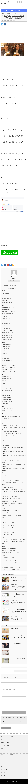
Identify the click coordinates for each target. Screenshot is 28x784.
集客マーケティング (8, 6)
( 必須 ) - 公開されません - (8, 689)
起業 (18, 18)
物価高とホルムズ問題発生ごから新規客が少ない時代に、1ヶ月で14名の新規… (18, 611)
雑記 (13, 6)
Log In (2, 764)
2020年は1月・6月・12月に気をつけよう (18, 629)
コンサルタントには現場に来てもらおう (18, 659)
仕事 (6, 17)
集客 (20, 18)
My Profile (3, 775)
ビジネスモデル (4, 751)
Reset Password (4, 769)
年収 (15, 17)
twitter (19, 2)
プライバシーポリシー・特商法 (7, 736)
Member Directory (4, 778)
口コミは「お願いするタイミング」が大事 (17, 595)
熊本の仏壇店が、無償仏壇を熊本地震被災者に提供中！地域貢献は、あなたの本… (18, 588)
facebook (21, 2)
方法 (19, 17)
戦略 (17, 17)
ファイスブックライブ (14, 16)
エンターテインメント (18, 15)
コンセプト (9, 16)
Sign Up (2, 766)
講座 (16, 18)
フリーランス (20, 16)
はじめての (13, 15)
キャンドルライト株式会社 (10, 781)
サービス (13, 16)
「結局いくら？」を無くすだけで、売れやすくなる (17, 619)
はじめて (8, 15)
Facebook (5, 15)
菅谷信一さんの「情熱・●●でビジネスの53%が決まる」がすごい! (14, 718)
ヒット (5, 16)
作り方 (8, 17)
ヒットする (8, 16)
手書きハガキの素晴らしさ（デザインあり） (18, 651)
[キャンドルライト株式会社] (6, 2)
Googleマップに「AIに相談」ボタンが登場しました (18, 603)
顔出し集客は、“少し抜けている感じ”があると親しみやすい (18, 579)
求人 (5, 18)
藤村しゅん (13, 18)
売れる (13, 17)
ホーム (2, 739)
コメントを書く (6, 20)
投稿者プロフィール (14, 280)
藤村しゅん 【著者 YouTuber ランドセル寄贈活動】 (11, 758)
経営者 (10, 18)
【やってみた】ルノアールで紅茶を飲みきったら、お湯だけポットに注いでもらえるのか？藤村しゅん (14, 722)
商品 (11, 17)
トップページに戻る (6, 728)
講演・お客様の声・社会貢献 (7, 754)
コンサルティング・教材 (6, 761)
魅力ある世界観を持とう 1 (16, 643)
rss (17, 2)
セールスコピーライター (19, 16)
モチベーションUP (5, 742)
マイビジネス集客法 (5, 745)
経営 (7, 18)
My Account (3, 772)
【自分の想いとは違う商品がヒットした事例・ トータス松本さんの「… (18, 637)
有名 (21, 17)
